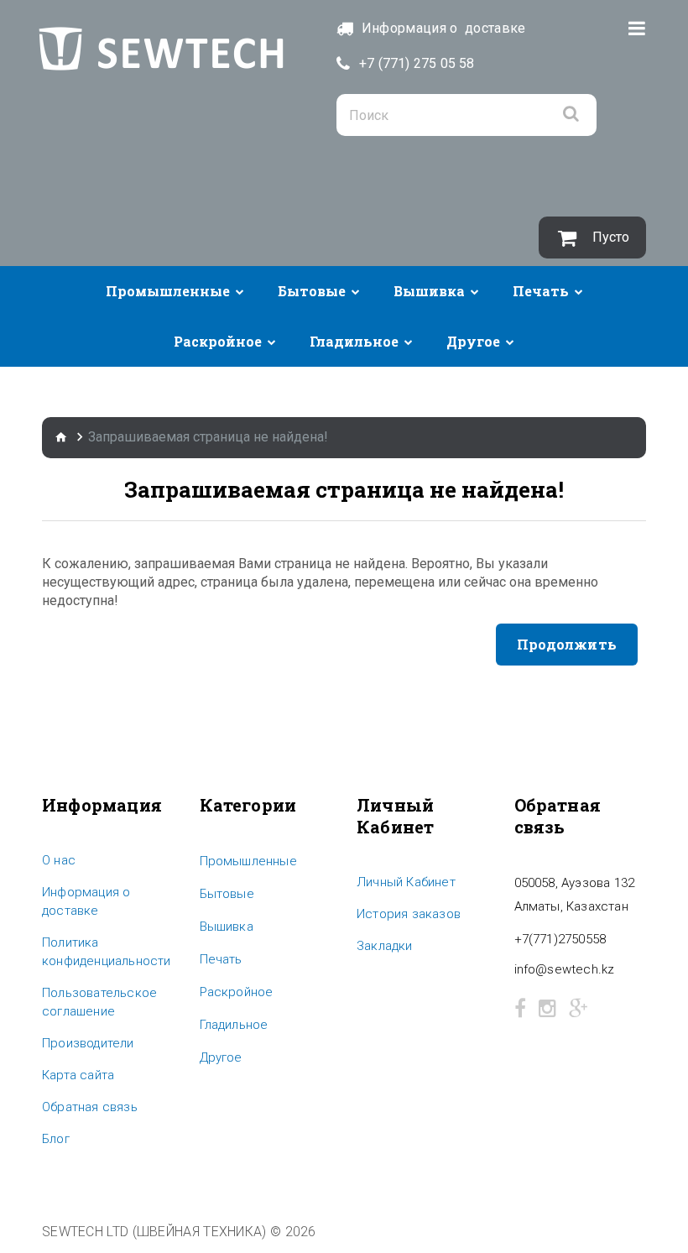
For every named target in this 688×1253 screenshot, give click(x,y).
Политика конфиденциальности (106, 951)
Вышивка (429, 291)
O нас (59, 860)
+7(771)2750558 (560, 939)
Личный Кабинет (406, 882)
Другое (473, 341)
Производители (88, 1043)
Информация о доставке (86, 901)
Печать (541, 291)
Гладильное (354, 341)
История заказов (409, 913)
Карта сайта (78, 1075)
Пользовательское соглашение (99, 1002)
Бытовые (312, 291)
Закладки (385, 945)
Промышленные (168, 291)
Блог (56, 1138)
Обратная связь (90, 1107)
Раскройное (218, 341)
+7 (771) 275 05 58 (417, 63)
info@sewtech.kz (564, 969)
